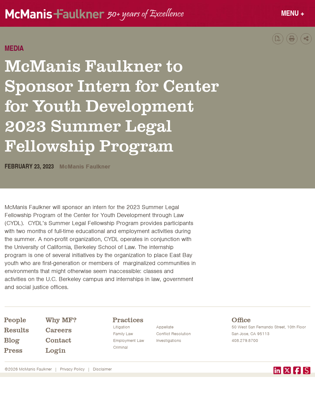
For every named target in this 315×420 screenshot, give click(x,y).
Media (14, 48)
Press (13, 350)
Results (16, 329)
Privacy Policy (72, 369)
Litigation (121, 327)
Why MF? (61, 319)
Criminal (120, 347)
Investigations (168, 340)
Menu (292, 13)
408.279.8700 (245, 340)
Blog (12, 339)
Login (56, 350)
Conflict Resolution (173, 333)
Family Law (123, 333)
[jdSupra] (306, 371)
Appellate (164, 327)
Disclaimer (102, 369)
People (15, 319)
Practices (128, 319)
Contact (58, 339)
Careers (59, 329)
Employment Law (128, 340)
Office (241, 319)
